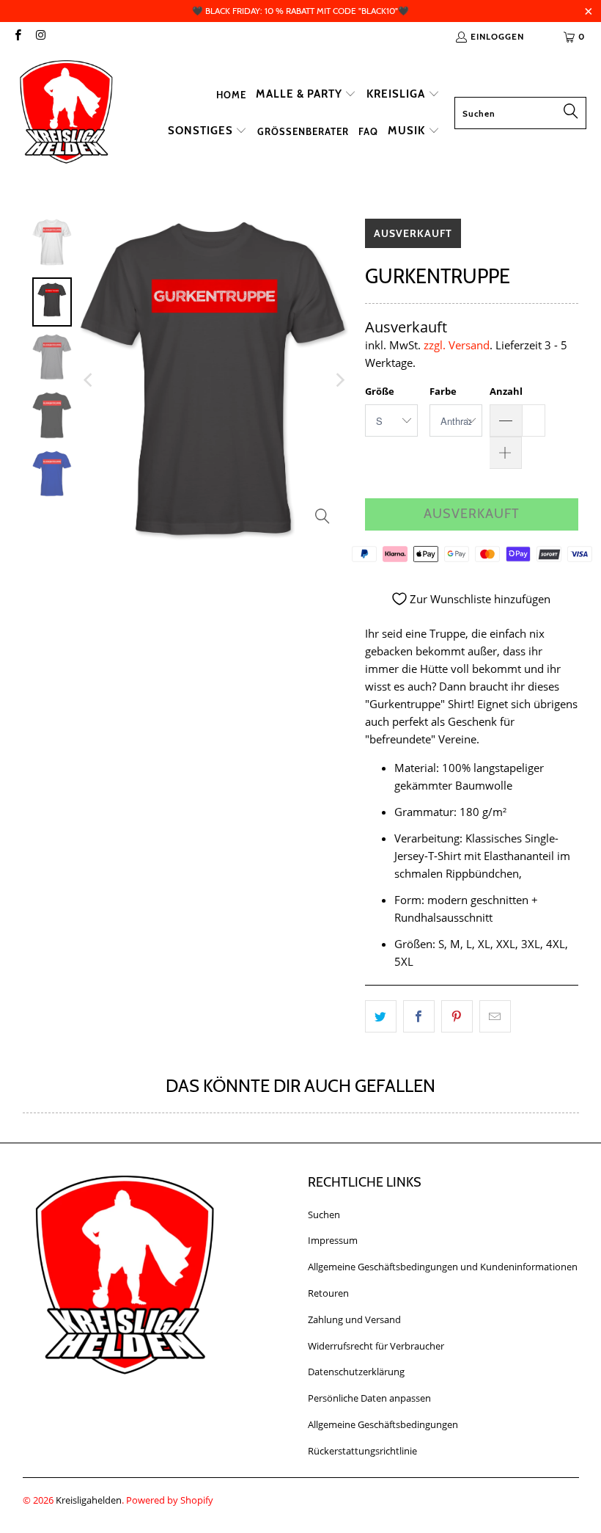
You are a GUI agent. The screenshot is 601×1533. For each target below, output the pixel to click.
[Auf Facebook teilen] (419, 1016)
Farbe (443, 391)
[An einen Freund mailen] (495, 1016)
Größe (379, 391)
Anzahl (506, 391)
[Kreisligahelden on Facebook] (17, 36)
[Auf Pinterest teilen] (457, 1016)
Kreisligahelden (89, 1500)
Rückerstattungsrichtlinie (362, 1450)
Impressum (333, 1240)
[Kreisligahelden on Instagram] (40, 36)
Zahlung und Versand (354, 1319)
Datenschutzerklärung (356, 1371)
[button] (306, 94)
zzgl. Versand (457, 345)
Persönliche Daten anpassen (369, 1398)
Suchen (324, 1214)
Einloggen (497, 36)
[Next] (339, 380)
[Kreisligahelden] (66, 113)
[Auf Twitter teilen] (381, 1016)
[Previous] (89, 380)
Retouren (328, 1293)
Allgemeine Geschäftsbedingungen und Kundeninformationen (443, 1266)
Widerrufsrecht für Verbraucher (376, 1345)
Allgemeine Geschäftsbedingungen (383, 1424)
